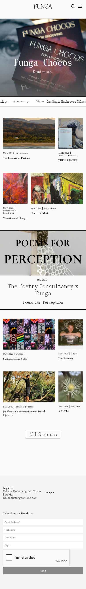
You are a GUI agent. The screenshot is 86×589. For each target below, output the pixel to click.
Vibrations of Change (15, 218)
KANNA (63, 411)
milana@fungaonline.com (20, 497)
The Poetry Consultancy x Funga (43, 290)
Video (35, 101)
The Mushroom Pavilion (16, 158)
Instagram (50, 492)
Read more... (43, 71)
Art (45, 208)
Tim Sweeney (65, 358)
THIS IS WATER (68, 160)
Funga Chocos (43, 62)
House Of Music (40, 213)
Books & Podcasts (67, 155)
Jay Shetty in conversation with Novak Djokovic (24, 413)
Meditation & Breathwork (10, 211)
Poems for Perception (43, 302)
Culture (52, 208)
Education (75, 406)
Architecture (22, 153)
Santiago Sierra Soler (15, 359)
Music (74, 353)
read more (12, 101)
